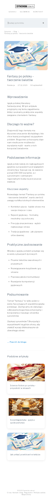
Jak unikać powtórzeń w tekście (25, 454)
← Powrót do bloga (16, 342)
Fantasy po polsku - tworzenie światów (18, 33)
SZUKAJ (13, 12)
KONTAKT (38, 12)
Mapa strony (26, 495)
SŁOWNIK (25, 12)
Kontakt (16, 493)
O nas (9, 493)
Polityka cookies (39, 493)
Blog (15, 32)
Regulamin (28, 493)
